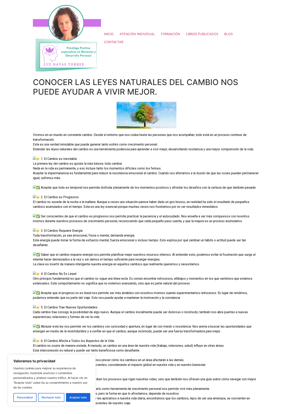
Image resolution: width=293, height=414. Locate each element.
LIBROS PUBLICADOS (202, 34)
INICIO (109, 34)
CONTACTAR (113, 42)
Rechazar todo (51, 397)
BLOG (228, 34)
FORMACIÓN (170, 34)
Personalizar (25, 397)
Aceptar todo (78, 397)
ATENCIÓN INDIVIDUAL (137, 34)
